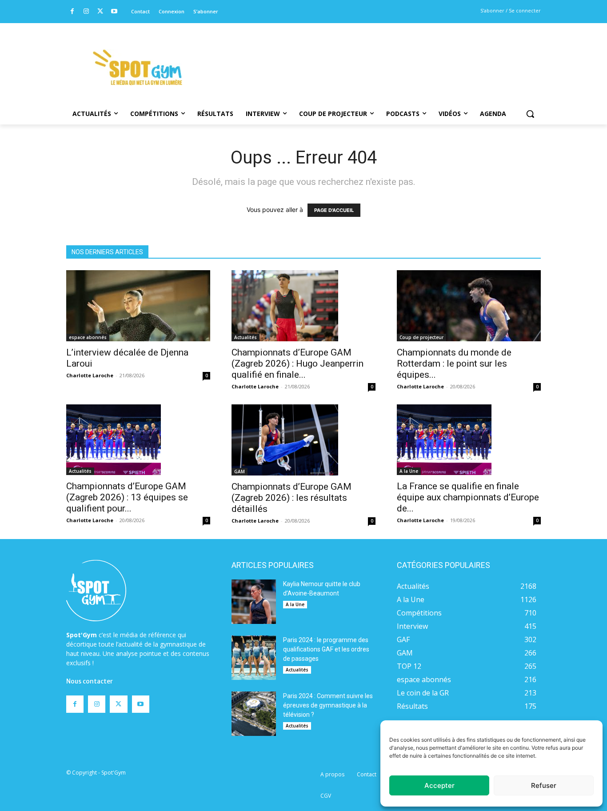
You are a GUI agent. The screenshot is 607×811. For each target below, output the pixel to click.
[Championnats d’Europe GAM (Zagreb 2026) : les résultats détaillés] (303, 439)
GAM (239, 471)
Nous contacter (89, 681)
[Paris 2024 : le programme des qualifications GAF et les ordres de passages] (254, 657)
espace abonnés (88, 337)
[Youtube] (114, 12)
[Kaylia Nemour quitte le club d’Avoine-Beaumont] (254, 601)
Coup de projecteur (421, 337)
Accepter (439, 785)
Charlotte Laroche (89, 375)
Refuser (543, 785)
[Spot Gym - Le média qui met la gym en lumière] (137, 67)
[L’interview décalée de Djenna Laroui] (138, 305)
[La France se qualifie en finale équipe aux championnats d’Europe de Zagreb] (469, 439)
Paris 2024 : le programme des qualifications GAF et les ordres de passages (326, 649)
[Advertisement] (363, 56)
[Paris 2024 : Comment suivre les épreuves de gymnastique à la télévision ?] (254, 713)
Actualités (245, 337)
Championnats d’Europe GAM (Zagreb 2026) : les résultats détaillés (291, 497)
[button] (530, 113)
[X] (100, 12)
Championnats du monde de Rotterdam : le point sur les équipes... (454, 363)
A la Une (408, 471)
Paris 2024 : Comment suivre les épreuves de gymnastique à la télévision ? (328, 705)
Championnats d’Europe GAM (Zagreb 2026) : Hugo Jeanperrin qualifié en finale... (297, 363)
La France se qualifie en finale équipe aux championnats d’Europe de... (468, 497)
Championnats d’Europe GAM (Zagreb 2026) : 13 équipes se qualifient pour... (127, 497)
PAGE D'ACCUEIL (334, 210)
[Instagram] (86, 12)
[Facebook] (72, 12)
